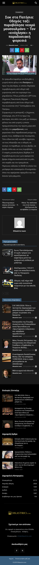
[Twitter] (17, 50)
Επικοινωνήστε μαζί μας (22, 559)
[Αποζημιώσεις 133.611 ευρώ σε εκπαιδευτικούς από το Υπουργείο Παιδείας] (7, 270)
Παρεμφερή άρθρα (9, 242)
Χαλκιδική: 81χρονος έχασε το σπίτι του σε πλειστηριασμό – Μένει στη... (25, 465)
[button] (3, 3)
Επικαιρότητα (19, 12)
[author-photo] (19, 228)
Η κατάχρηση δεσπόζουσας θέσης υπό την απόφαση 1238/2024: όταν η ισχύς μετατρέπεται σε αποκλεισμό (24, 359)
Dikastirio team (13, 45)
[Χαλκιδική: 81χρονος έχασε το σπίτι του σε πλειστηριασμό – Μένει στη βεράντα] (7, 465)
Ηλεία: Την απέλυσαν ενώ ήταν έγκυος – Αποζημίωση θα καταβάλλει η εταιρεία (28, 206)
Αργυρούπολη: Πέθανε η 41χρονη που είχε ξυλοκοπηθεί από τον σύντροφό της (26, 454)
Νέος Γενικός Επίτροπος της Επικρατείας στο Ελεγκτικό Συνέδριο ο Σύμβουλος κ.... (25, 424)
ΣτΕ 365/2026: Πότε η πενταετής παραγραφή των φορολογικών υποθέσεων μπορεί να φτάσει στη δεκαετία (24, 310)
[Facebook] (12, 50)
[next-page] (7, 293)
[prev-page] (3, 293)
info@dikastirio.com (24, 536)
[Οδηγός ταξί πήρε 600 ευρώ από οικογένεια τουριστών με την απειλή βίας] (7, 283)
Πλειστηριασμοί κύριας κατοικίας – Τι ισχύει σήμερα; (10, 205)
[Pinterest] (22, 50)
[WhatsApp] (27, 50)
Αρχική (11, 559)
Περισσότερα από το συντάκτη (14, 245)
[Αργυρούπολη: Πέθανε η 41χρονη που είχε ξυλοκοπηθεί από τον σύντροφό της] (7, 454)
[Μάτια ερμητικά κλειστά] (6, 373)
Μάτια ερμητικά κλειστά (22, 370)
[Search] (36, 3)
